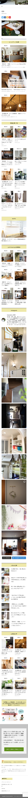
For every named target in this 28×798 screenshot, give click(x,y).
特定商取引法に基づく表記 (7, 785)
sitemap (3, 788)
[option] (14, 231)
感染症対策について (6, 790)
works (14, 218)
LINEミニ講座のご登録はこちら (14, 749)
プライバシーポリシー (6, 782)
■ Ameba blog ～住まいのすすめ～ (13, 762)
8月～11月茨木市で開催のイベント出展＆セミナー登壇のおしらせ (14, 766)
